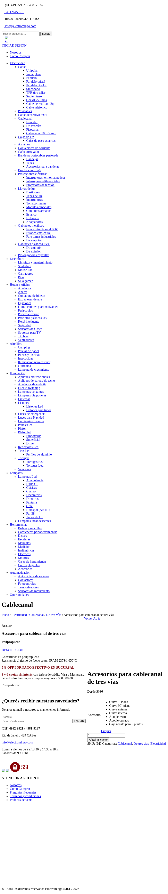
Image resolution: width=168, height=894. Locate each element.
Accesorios (25, 569)
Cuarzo (31, 491)
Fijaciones (24, 303)
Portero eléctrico (28, 314)
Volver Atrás (91, 618)
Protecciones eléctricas (32, 174)
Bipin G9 (32, 484)
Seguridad (24, 325)
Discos (22, 535)
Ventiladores (26, 340)
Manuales (24, 543)
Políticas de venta (21, 800)
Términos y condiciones (25, 796)
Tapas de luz (34, 196)
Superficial (33, 439)
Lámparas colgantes (31, 391)
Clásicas (31, 487)
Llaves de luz (26, 188)
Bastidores (33, 192)
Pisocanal (32, 129)
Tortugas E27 (35, 462)
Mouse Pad (25, 270)
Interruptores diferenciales (43, 181)
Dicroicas (32, 498)
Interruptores (34, 199)
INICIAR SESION (14, 45)
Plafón (22, 428)
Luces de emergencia (31, 414)
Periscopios (25, 310)
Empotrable (33, 436)
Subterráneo (34, 96)
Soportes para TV (29, 332)
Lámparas (16, 473)
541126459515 (14, 12)
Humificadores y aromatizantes (38, 306)
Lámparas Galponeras (32, 395)
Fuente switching (29, 388)
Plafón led (24, 432)
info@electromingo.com (20, 26)
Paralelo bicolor (36, 85)
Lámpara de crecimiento (33, 369)
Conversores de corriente (34, 148)
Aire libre (16, 343)
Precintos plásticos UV (33, 318)
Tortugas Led (34, 465)
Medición (24, 546)
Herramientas (18, 524)
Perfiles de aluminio (39, 454)
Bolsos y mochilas (30, 528)
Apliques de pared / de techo (36, 380)
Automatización (20, 572)
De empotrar (34, 240)
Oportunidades (19, 594)
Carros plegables (29, 565)
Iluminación (17, 373)
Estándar (31, 122)
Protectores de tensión (40, 185)
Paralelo (31, 78)
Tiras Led (24, 450)
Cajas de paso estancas (41, 140)
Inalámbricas (26, 550)
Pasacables (25, 111)
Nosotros (16, 52)
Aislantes (24, 144)
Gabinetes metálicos (31, 225)
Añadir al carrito (98, 739)
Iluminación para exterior (34, 362)
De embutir (33, 247)
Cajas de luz (26, 137)
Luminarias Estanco (31, 421)
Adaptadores (34, 222)
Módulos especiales (38, 207)
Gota (29, 506)
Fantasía (31, 502)
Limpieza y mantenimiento (35, 262)
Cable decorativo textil (32, 114)
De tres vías (33, 126)
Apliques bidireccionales (34, 377)
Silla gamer (25, 281)
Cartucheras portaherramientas (37, 532)
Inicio (5, 615)
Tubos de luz (34, 517)
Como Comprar (20, 56)
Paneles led (25, 425)
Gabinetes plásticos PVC (34, 244)
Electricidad (17, 63)
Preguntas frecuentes (23, 792)
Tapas (30, 162)
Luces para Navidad (31, 417)
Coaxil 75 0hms (36, 100)
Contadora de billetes (31, 295)
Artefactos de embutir (32, 384)
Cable (22, 67)
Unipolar (32, 70)
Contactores (25, 580)
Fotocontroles (27, 583)
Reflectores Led (28, 447)
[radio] (126, 702)
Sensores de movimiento (34, 591)
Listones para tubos (38, 410)
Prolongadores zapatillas (33, 255)
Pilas (21, 277)
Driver (30, 443)
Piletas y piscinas (29, 354)
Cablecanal (25, 118)
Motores (23, 557)
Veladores (24, 469)
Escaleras (24, 539)
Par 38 (30, 513)
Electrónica (17, 258)
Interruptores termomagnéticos (45, 177)
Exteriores (32, 218)
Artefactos (24, 288)
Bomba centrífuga (29, 170)
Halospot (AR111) (38, 510)
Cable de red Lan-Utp (40, 103)
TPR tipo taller (35, 92)
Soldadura (24, 266)
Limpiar (106, 731)
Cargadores (25, 273)
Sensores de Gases (30, 329)
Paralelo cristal (35, 81)
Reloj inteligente (28, 321)
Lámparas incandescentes (34, 521)
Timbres (23, 336)
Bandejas (32, 159)
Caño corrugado (28, 151)
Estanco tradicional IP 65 (42, 229)
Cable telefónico (36, 107)
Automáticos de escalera (33, 576)
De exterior (33, 251)
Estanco (31, 214)
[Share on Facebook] (6, 692)
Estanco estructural (38, 233)
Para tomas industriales (41, 236)
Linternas (24, 399)
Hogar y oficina (20, 284)
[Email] (3, 692)
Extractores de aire (30, 299)
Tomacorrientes (36, 203)
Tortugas (23, 458)
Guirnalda (24, 366)
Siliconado (33, 89)
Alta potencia (34, 480)
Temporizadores (28, 587)
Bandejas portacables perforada (38, 155)
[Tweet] (9, 692)
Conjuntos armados (38, 210)
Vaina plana (33, 74)
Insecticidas (25, 358)
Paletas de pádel (28, 351)
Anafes (22, 292)
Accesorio (94, 715)
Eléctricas (24, 554)
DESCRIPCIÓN (13, 650)
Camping (24, 347)
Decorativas (34, 495)
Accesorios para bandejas (42, 166)
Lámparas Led (27, 476)
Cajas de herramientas (32, 561)
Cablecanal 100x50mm (41, 133)
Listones (23, 402)
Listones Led (34, 406)
